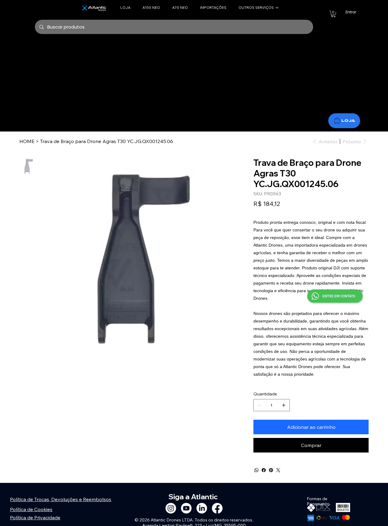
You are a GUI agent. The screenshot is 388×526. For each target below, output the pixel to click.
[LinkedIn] (201, 508)
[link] (333, 14)
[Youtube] (186, 508)
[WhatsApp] (256, 470)
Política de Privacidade (35, 517)
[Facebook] (264, 470)
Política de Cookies (31, 509)
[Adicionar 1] (284, 405)
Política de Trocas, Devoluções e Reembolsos (60, 499)
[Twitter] (278, 470)
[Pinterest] (271, 470)
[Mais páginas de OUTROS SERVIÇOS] (277, 7)
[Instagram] (171, 508)
